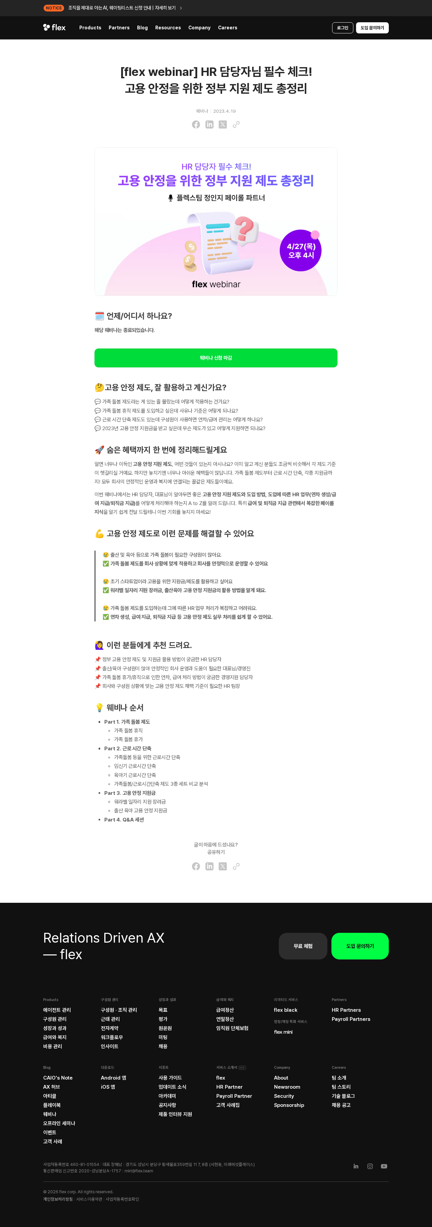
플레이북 (52, 1105)
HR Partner (229, 1087)
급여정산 (225, 1010)
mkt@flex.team (139, 1170)
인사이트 (109, 1046)
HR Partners (346, 1010)
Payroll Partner (234, 1096)
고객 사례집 (228, 1105)
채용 (163, 1046)
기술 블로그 (343, 1096)
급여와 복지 (54, 1037)
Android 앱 (113, 1078)
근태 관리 (110, 1019)
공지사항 (167, 1105)
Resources (168, 27)
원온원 (165, 1028)
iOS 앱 (108, 1087)
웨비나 (49, 1114)
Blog (142, 27)
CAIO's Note (58, 1078)
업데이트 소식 (172, 1087)
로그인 (342, 27)
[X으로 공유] (223, 124)
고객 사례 (52, 1142)
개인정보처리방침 (58, 1199)
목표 (163, 1010)
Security (284, 1096)
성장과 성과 (54, 1028)
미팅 (163, 1037)
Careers (227, 27)
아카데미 (167, 1096)
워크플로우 (112, 1037)
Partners (119, 27)
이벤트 (49, 1133)
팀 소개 (339, 1078)
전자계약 (109, 1028)
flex (220, 1078)
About (281, 1078)
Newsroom (287, 1087)
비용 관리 (52, 1046)
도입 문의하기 (372, 27)
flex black (285, 1010)
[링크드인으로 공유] (209, 124)
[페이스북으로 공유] (195, 124)
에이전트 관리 (57, 1010)
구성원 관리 (54, 1019)
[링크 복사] (236, 124)
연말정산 (225, 1019)
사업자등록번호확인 (122, 1199)
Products (90, 27)
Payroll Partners (351, 1019)
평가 (163, 1019)
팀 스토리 (341, 1087)
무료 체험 (303, 946)
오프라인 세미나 (59, 1123)
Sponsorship (289, 1105)
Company (199, 27)
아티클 (49, 1096)
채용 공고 (341, 1105)
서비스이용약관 (89, 1199)
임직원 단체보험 (232, 1028)
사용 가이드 (170, 1078)
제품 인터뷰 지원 (175, 1114)
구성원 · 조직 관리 (119, 1010)
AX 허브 (51, 1087)
